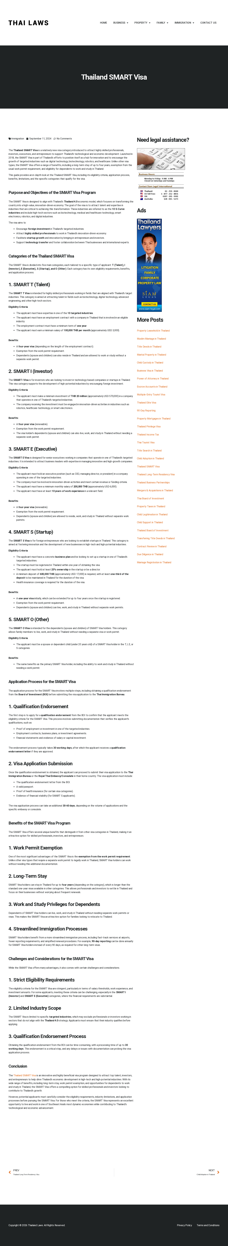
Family (161, 22)
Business (119, 22)
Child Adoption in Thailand (150, 458)
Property (140, 22)
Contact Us (208, 22)
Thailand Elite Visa (146, 402)
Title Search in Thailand (149, 450)
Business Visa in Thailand (150, 370)
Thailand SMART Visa (24, 1075)
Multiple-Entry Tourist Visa (151, 394)
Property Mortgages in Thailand (153, 418)
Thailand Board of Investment (152, 530)
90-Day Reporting (146, 410)
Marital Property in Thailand (151, 354)
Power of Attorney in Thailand (153, 378)
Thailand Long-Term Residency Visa (156, 474)
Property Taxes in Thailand (151, 506)
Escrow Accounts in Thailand (152, 386)
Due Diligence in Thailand (150, 554)
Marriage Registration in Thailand (154, 562)
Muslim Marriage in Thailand (151, 338)
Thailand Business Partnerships (153, 482)
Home (103, 22)
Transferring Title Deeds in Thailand (155, 538)
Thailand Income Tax (148, 434)
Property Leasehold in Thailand (153, 330)
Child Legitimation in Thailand (152, 514)
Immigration (183, 22)
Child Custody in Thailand (150, 362)
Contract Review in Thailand (151, 546)
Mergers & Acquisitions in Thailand (155, 490)
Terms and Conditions (208, 1225)
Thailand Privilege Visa (148, 426)
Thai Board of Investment (150, 498)
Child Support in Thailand (150, 522)
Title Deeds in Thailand (149, 346)
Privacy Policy (184, 1225)
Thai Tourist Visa (145, 442)
